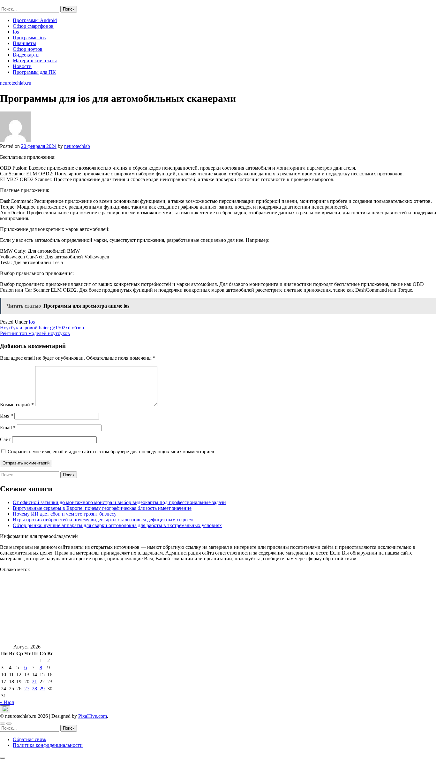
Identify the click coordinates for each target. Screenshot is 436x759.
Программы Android (35, 20)
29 (42, 688)
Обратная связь (29, 739)
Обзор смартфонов (33, 26)
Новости (22, 66)
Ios (16, 31)
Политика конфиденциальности (48, 745)
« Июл (7, 702)
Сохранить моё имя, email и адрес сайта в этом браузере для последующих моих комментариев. (111, 451)
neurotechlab (77, 146)
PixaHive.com (92, 716)
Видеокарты (26, 54)
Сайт (5, 439)
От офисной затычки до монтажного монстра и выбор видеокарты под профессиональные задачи (119, 502)
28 (34, 688)
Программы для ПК (34, 72)
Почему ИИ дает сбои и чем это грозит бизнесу (65, 514)
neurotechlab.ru (15, 2)
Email (8, 427)
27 (26, 688)
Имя (6, 415)
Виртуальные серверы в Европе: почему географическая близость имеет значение (102, 508)
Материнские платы (35, 60)
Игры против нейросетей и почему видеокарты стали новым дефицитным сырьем (103, 519)
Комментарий (17, 404)
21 (34, 681)
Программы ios (29, 37)
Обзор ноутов (27, 49)
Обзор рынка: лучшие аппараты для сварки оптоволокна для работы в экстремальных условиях (117, 525)
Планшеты (24, 43)
